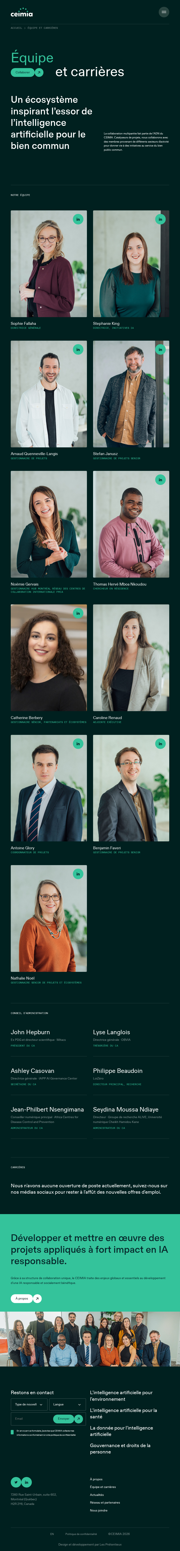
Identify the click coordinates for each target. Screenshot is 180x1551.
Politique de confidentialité (81, 1534)
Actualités (97, 1495)
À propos (96, 1479)
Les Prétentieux (111, 1544)
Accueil (16, 28)
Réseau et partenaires (105, 1502)
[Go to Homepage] (22, 12)
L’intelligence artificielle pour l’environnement (121, 1396)
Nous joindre (99, 1510)
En (52, 1534)
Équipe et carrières (103, 1487)
